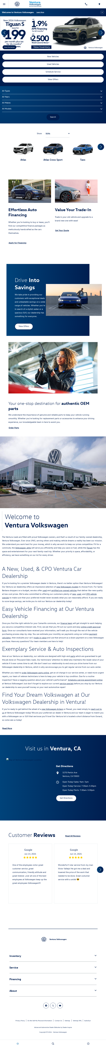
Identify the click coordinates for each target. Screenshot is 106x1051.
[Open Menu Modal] (4, 4)
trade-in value (40, 637)
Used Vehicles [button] (53, 64)
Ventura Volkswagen (60, 1032)
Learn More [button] (40, 12)
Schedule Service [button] (53, 72)
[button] (4, 32)
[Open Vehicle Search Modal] (53, 1044)
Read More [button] (7, 728)
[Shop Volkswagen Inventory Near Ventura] (53, 33)
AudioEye (87, 1021)
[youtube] (60, 1005)
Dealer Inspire (67, 1027)
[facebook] (46, 1005)
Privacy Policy (20, 1021)
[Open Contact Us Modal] (88, 1044)
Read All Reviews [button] (73, 836)
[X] (53, 1005)
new (74, 594)
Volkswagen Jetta (23, 548)
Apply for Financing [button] (17, 242)
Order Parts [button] (14, 427)
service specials (66, 683)
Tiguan (90, 548)
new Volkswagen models (67, 587)
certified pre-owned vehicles (64, 590)
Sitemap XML (77, 1021)
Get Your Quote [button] (62, 230)
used (45, 590)
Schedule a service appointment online (85, 680)
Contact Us (58, 1021)
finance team (66, 623)
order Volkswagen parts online (35, 672)
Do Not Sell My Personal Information (40, 1021)
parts (72, 656)
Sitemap (67, 1021)
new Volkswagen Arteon (52, 709)
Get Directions (66, 798)
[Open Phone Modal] (86, 4)
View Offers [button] (53, 79)
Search (53, 117)
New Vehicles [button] (53, 56)
